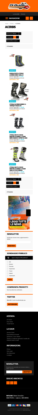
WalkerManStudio (26, 410)
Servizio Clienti (10, 332)
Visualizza (9, 37)
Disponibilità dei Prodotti (13, 334)
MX (10, 262)
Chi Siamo (9, 319)
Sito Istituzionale (11, 353)
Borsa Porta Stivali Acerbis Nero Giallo (17, 74)
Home (6, 23)
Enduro (11, 264)
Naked (11, 273)
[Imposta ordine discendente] (20, 33)
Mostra (8, 40)
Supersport (12, 275)
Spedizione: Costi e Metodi (13, 336)
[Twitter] (15, 382)
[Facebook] (11, 382)
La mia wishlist (16, 14)
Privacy (8, 349)
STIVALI (12, 23)
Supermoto (12, 268)
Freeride (11, 266)
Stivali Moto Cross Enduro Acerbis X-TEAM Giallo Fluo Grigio (18, 168)
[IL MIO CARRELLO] (31, 18)
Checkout (23, 14)
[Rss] (8, 382)
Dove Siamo (10, 321)
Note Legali (10, 351)
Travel (10, 271)
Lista (17, 37)
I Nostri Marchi (10, 323)
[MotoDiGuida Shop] (19, 6)
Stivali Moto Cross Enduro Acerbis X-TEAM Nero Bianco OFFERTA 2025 (18, 136)
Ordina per (9, 33)
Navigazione (14, 18)
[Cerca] (27, 18)
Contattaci (9, 355)
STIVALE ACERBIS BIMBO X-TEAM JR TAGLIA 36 (18, 105)
